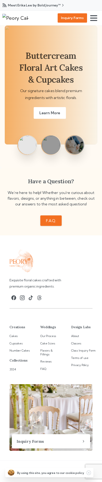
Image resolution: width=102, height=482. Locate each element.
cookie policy (74, 473)
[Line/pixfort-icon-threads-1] (39, 297)
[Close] (88, 472)
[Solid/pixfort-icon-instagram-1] (22, 297)
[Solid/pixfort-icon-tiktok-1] (31, 297)
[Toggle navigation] (94, 18)
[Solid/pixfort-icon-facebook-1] (13, 297)
